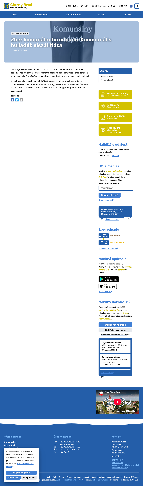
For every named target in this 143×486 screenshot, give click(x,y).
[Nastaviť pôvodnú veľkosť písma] (111, 6)
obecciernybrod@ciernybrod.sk (125, 465)
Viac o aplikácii (105, 291)
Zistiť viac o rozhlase (115, 330)
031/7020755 (117, 463)
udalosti (115, 156)
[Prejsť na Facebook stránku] (131, 6)
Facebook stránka (120, 468)
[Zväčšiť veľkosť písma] (114, 6)
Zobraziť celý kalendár (109, 248)
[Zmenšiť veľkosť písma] (109, 6)
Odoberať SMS (109, 195)
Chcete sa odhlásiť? (106, 200)
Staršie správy (107, 373)
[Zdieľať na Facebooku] (12, 100)
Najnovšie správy (113, 219)
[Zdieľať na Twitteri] (17, 100)
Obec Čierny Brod (100, 480)
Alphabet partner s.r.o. (66, 480)
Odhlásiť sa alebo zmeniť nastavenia (115, 335)
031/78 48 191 (118, 460)
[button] (125, 218)
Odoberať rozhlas (115, 324)
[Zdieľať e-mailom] (21, 100)
